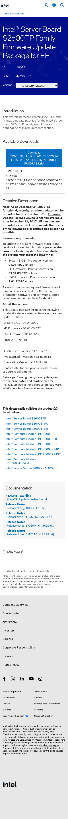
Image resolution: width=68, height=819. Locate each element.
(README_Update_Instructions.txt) (28, 497)
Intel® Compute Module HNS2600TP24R (32, 449)
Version (7, 85)
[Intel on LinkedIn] (22, 679)
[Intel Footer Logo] (10, 784)
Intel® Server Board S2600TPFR (27, 423)
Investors (9, 630)
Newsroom (10, 622)
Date (6, 76)
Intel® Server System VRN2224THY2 (30, 468)
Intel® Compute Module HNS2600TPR (30, 434)
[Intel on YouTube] (31, 679)
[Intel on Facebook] (4, 679)
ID (4, 67)
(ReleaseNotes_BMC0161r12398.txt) (30, 532)
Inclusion (8, 656)
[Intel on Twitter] (13, 679)
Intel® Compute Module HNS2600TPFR (31, 439)
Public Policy (11, 665)
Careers (8, 639)
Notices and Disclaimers (19, 739)
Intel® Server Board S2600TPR (26, 418)
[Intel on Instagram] (40, 679)
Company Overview (15, 605)
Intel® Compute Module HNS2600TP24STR (21, 461)
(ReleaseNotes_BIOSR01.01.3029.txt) (30, 523)
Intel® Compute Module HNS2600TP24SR (33, 454)
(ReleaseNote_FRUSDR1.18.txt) (26, 506)
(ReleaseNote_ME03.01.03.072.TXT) (29, 515)
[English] (54, 5)
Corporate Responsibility (19, 647)
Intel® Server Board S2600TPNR (27, 429)
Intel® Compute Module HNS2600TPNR (31, 444)
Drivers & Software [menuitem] (13, 13)
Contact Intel (11, 613)
